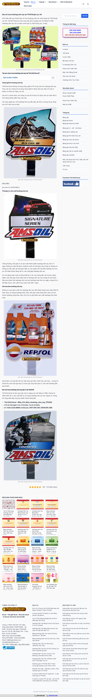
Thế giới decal (12, 615)
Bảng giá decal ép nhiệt (71, 123)
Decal (4, 615)
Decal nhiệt (21, 617)
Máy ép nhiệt (67, 104)
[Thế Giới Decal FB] (75, 184)
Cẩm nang (66, 166)
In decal (65, 49)
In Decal (6, 617)
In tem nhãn (67, 57)
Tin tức (65, 169)
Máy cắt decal (52, 2)
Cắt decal (66, 53)
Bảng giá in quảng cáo (70, 132)
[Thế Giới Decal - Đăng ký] (15, 647)
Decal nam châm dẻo (70, 68)
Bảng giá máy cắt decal (71, 139)
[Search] (83, 4)
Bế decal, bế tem (68, 61)
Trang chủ (26, 2)
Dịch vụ (33, 2)
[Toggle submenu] (38, 2)
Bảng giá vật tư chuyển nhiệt (72, 151)
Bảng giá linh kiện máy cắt (71, 136)
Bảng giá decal (68, 120)
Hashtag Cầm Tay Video (71, 80)
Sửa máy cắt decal (69, 76)
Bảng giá (41, 2)
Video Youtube (28, 6)
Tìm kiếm (84, 16)
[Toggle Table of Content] (52, 77)
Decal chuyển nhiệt (69, 93)
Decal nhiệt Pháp (68, 96)
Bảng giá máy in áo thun (71, 143)
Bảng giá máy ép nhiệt (70, 147)
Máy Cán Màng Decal (66, 2)
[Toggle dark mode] (88, 4)
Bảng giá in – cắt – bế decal (72, 128)
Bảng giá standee (68, 155)
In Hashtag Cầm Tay (69, 65)
